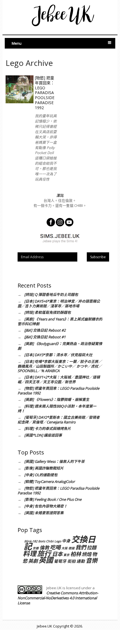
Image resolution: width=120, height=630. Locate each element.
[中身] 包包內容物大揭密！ (45, 506)
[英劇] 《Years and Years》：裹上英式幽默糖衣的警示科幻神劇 (60, 321)
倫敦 (44, 547)
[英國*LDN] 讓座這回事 (43, 435)
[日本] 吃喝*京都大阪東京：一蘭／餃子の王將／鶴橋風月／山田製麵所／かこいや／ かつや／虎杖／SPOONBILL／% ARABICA (60, 366)
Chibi (50, 541)
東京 (66, 555)
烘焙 (86, 554)
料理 (29, 553)
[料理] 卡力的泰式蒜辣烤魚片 (47, 428)
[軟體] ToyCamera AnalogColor (49, 481)
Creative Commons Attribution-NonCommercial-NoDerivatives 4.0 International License (58, 597)
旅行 (44, 553)
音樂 (91, 560)
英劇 (33, 561)
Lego (57, 541)
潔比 (60, 195)
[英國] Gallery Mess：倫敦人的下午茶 (54, 461)
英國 (46, 560)
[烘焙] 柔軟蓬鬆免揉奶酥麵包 (47, 312)
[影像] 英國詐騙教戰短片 (44, 468)
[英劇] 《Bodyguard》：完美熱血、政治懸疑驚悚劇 (60, 346)
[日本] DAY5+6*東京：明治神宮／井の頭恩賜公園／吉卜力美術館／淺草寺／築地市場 (59, 303)
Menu (16, 43)
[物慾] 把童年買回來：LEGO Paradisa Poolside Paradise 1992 (44, 92)
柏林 (75, 554)
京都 (36, 548)
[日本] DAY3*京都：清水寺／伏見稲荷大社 (58, 354)
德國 (71, 548)
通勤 (80, 561)
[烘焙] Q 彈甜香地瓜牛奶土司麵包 (51, 294)
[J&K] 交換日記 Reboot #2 (45, 330)
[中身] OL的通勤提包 (40, 474)
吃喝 (55, 547)
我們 (80, 547)
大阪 (64, 548)
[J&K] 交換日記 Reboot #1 (45, 336)
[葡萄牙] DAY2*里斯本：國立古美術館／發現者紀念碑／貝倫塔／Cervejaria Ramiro (59, 420)
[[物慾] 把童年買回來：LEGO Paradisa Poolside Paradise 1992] (19, 89)
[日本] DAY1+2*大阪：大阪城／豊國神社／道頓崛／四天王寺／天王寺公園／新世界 (59, 379)
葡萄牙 (60, 561)
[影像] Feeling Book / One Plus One (52, 499)
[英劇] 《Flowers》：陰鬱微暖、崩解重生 (56, 399)
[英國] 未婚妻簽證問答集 (44, 512)
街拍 (71, 561)
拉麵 (91, 547)
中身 (66, 540)
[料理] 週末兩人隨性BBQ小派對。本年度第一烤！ (57, 408)
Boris (41, 541)
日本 (57, 554)
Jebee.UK (44, 626)
